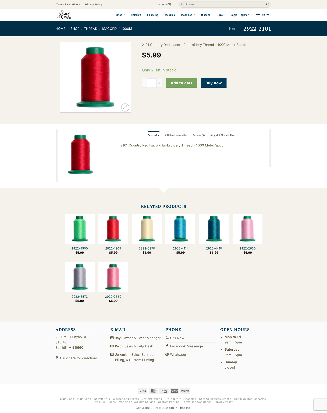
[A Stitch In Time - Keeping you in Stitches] (69, 15)
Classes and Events (126, 398)
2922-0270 (147, 248)
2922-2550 (113, 296)
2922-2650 (247, 248)
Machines (186, 14)
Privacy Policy (223, 401)
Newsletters (102, 398)
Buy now (214, 83)
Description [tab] (153, 135)
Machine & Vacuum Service (137, 401)
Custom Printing (168, 401)
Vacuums (169, 14)
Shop (119, 14)
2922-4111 (180, 248)
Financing (152, 14)
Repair (220, 14)
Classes (205, 14)
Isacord (109, 29)
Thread (90, 29)
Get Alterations (152, 398)
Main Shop (84, 398)
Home (61, 29)
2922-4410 (214, 248)
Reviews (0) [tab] (199, 135)
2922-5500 (79, 248)
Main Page (67, 398)
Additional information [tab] (176, 135)
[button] (163, 5)
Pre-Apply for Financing (180, 398)
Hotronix (136, 14)
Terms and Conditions (196, 401)
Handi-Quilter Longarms (250, 398)
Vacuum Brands (105, 401)
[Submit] (267, 5)
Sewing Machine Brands (215, 398)
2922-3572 (79, 296)
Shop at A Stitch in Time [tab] (222, 135)
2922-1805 (113, 248)
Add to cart (181, 83)
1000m (126, 29)
